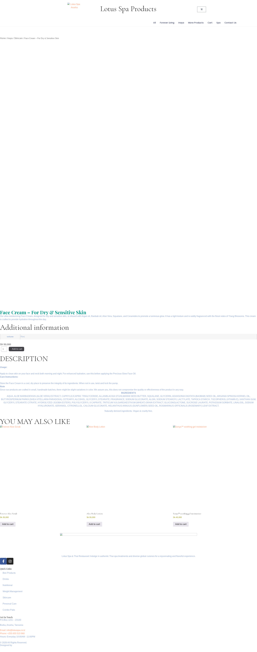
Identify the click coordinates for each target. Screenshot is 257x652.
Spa (218, 22)
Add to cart (17, 349)
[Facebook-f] (3, 561)
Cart (210, 22)
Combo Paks (9, 610)
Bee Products (9, 573)
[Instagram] (10, 561)
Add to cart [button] (7, 524)
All (154, 22)
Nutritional (7, 585)
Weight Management (12, 591)
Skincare (18, 38)
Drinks (6, 579)
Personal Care (9, 604)
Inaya (181, 22)
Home (3, 38)
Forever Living (167, 22)
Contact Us (230, 22)
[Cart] (201, 9)
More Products (196, 22)
